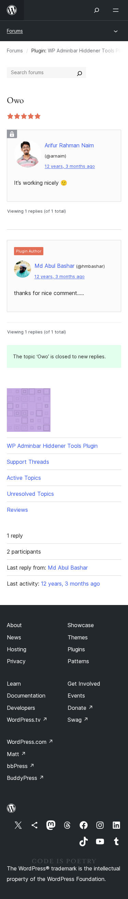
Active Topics (24, 477)
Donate (80, 707)
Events (76, 695)
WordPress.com (30, 741)
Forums (15, 31)
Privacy (16, 661)
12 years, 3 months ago (70, 166)
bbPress (20, 766)
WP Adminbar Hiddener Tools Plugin (52, 445)
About (14, 625)
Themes (78, 637)
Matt (16, 754)
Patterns (78, 661)
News (14, 637)
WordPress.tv (27, 719)
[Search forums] (79, 72)
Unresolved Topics (30, 493)
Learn (14, 683)
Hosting (16, 649)
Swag (78, 719)
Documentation (26, 695)
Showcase (81, 625)
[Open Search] (96, 10)
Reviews (17, 509)
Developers (21, 707)
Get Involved (84, 683)
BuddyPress (25, 777)
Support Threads (28, 461)
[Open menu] (117, 10)
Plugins (76, 649)
